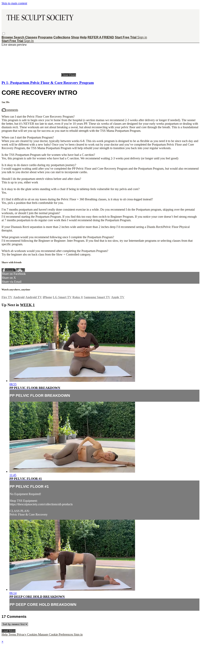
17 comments (10, 110)
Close (65, 75)
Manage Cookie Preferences (56, 634)
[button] (3, 33)
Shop (75, 37)
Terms (12, 634)
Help (83, 37)
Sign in (142, 37)
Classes (31, 37)
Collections (61, 37)
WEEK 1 (27, 305)
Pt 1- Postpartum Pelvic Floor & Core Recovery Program (48, 83)
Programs (45, 37)
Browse (8, 37)
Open (72, 75)
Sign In (29, 41)
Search (19, 37)
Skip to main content (14, 3)
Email (21, 270)
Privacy (22, 634)
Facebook (8, 270)
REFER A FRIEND (101, 37)
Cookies (32, 634)
